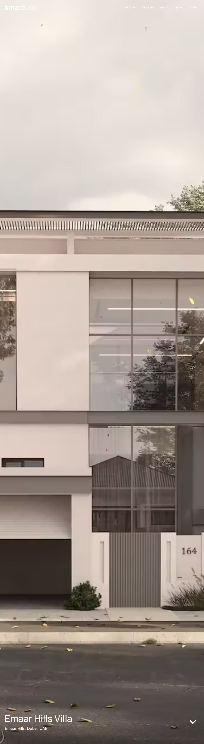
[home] (21, 7)
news (178, 7)
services (148, 7)
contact (194, 7)
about (164, 7)
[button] (128, 7)
